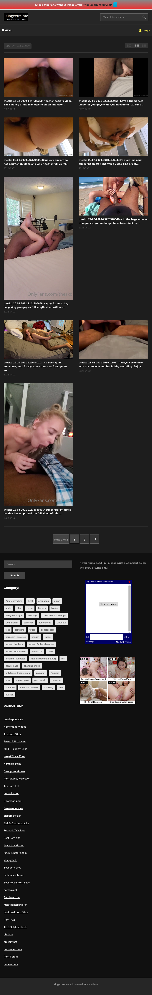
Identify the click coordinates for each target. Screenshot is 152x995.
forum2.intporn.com (15, 852)
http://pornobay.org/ (15, 904)
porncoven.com (13, 949)
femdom (19, 630)
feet (8, 630)
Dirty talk (61, 622)
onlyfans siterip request (18, 673)
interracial (37, 651)
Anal (30, 601)
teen (61, 687)
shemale (10, 687)
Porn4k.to (9, 919)
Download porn (13, 800)
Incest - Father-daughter (41, 644)
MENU (8, 30)
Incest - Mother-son (16, 651)
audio (8, 608)
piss (8, 680)
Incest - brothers (14, 644)
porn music (40, 680)
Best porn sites (12, 867)
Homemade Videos (15, 726)
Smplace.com (12, 897)
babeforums (11, 964)
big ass (42, 608)
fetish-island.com (14, 845)
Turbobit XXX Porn (14, 830)
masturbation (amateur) (43, 658)
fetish (32, 630)
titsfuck (10, 694)
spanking (48, 687)
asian (57, 601)
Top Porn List (11, 785)
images (35, 637)
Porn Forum (11, 956)
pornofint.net (11, 793)
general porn (47, 630)
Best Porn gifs (12, 837)
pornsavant (10, 889)
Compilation (12, 622)
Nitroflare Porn (12, 763)
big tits (54, 608)
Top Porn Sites (12, 734)
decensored (45, 622)
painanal (40, 673)
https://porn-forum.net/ (97, 4)
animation (43, 601)
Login (146, 30)
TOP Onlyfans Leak (15, 927)
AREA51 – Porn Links (16, 823)
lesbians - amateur (15, 658)
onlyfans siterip (32, 666)
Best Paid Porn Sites (16, 912)
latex (50, 651)
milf (63, 658)
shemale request (29, 687)
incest (48, 637)
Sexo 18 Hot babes (15, 741)
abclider (8, 934)
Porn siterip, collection (17, 778)
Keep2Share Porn (14, 756)
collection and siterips (54, 615)
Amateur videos (14, 601)
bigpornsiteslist (12, 815)
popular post (22, 680)
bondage (32, 615)
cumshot (28, 622)
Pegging (55, 673)
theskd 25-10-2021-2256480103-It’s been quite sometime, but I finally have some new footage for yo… (35, 366)
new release (12, 666)
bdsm (30, 608)
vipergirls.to (10, 860)
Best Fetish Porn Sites (17, 882)
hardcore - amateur (16, 637)
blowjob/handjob (14, 615)
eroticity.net (10, 941)
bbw (19, 608)
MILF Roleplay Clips (15, 748)
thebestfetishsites (14, 874)
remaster (57, 680)
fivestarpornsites (13, 719)
